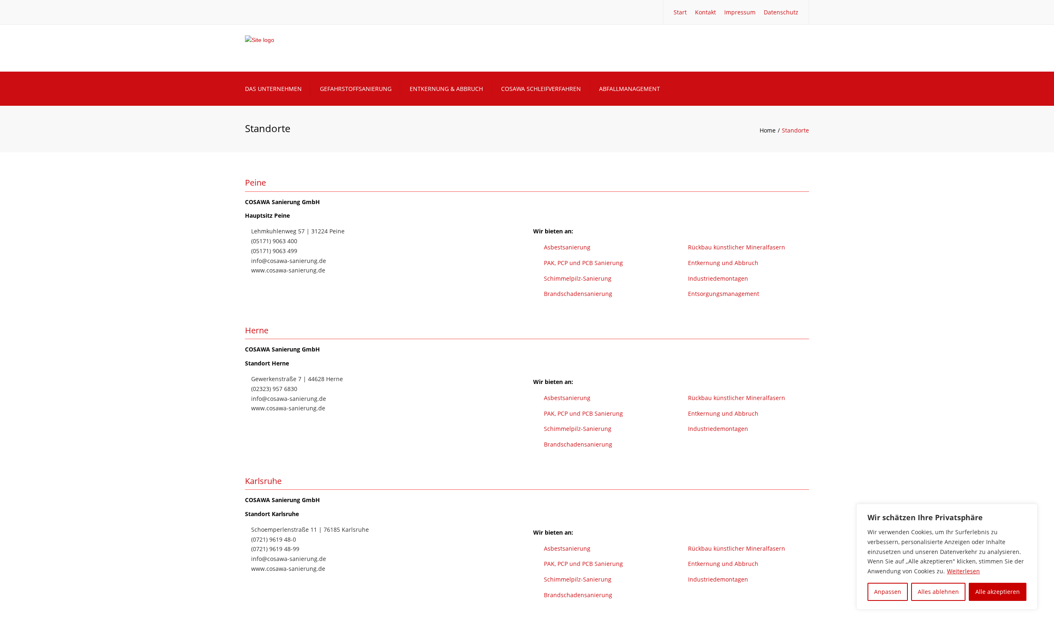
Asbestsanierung (567, 247)
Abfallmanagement (629, 89)
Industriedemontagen (718, 278)
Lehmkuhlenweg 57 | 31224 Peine (297, 231)
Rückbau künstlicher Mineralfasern (736, 247)
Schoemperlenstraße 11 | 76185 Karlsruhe (309, 529)
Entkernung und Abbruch (723, 263)
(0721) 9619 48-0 (273, 539)
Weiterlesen (963, 571)
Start (680, 12)
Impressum (740, 12)
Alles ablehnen (938, 592)
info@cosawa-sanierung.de (288, 261)
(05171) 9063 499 (273, 251)
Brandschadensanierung (578, 294)
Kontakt (705, 12)
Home (768, 130)
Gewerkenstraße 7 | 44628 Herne (296, 379)
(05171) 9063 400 (273, 241)
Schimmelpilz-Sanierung (577, 278)
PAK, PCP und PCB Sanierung (583, 263)
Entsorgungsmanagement (723, 294)
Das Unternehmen (273, 89)
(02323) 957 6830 (273, 389)
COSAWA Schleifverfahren (541, 89)
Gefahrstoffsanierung (356, 89)
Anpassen (887, 592)
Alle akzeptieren (997, 592)
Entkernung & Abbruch (446, 89)
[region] (947, 557)
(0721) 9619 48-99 (274, 549)
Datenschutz (781, 12)
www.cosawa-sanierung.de (287, 270)
